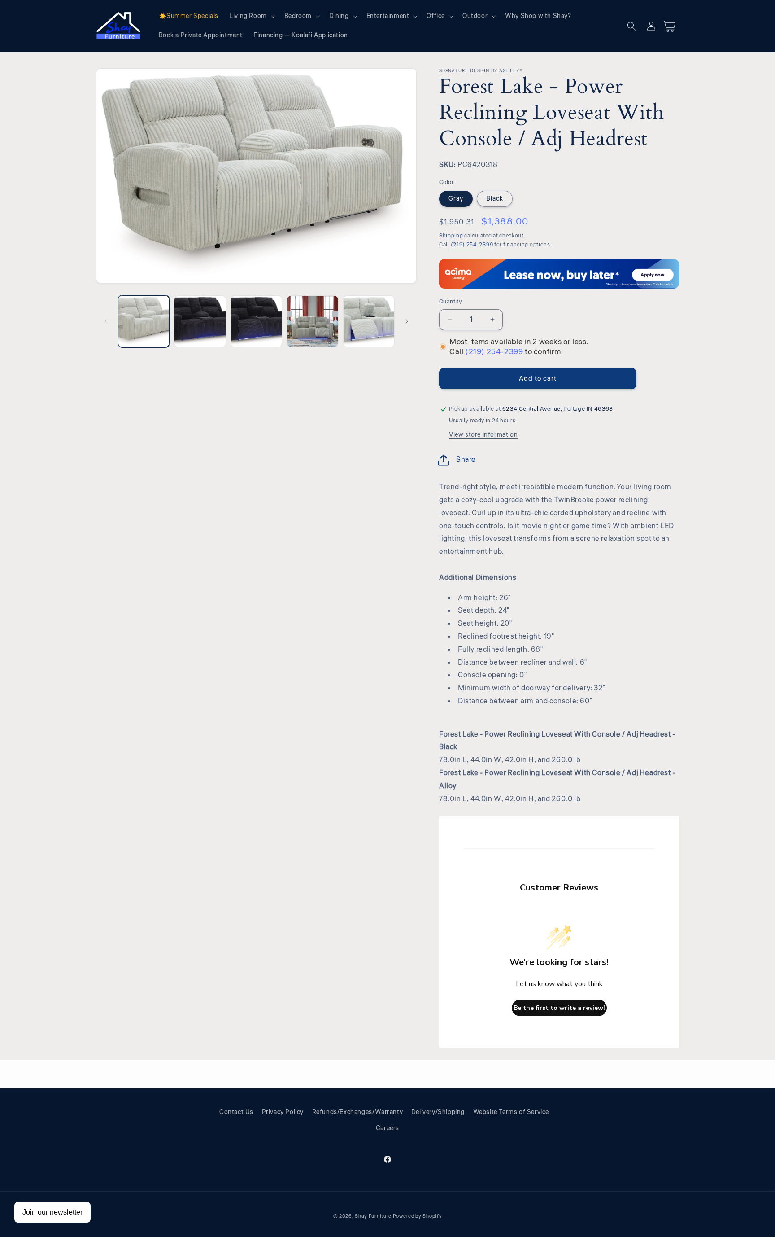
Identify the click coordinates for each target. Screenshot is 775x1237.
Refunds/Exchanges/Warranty (357, 1112)
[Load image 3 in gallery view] (256, 321)
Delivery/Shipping (438, 1112)
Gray (455, 198)
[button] (251, 16)
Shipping (451, 236)
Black (494, 198)
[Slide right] (407, 321)
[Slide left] (106, 321)
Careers (387, 1128)
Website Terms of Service (511, 1112)
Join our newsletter (52, 1212)
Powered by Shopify (417, 1216)
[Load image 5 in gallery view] (369, 321)
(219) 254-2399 (472, 245)
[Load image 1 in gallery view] (144, 321)
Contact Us (236, 1112)
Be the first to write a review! (559, 1008)
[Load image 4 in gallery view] (312, 321)
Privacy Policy (283, 1112)
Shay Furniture (373, 1216)
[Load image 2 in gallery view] (200, 321)
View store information (483, 434)
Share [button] (466, 460)
